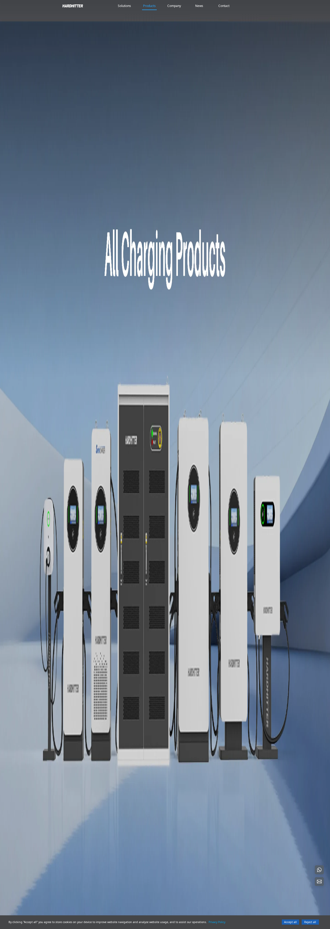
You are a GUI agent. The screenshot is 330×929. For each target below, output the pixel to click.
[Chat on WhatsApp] (319, 869)
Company (174, 6)
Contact (223, 6)
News (199, 6)
